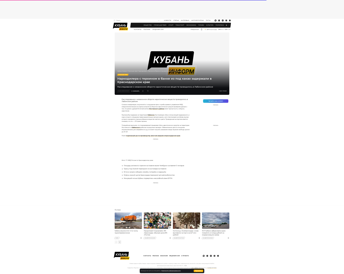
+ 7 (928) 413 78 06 (211, 267)
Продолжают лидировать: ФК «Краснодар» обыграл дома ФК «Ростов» (155, 233)
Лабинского (136, 127)
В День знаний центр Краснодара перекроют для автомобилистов (149, 175)
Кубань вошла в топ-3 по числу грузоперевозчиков (126, 232)
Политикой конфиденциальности (171, 270)
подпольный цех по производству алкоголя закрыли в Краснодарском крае (153, 136)
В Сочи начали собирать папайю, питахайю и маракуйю (145, 172)
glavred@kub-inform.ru (197, 267)
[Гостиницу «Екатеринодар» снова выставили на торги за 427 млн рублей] (186, 220)
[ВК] (219, 20)
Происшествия (132, 71)
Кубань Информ (122, 71)
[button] (198, 271)
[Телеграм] (230, 20)
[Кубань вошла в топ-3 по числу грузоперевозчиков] (128, 220)
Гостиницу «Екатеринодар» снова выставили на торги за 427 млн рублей (185, 233)
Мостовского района (156, 109)
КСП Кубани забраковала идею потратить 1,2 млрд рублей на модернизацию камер (213, 233)
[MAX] (215, 20)
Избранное (195, 29)
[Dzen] (222, 20)
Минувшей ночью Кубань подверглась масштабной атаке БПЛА (148, 178)
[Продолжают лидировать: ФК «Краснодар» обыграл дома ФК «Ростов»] (157, 220)
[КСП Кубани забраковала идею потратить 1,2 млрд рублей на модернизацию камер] (215, 220)
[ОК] (226, 20)
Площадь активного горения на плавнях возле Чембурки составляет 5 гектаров (154, 165)
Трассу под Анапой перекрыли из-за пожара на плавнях (145, 169)
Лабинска (151, 115)
